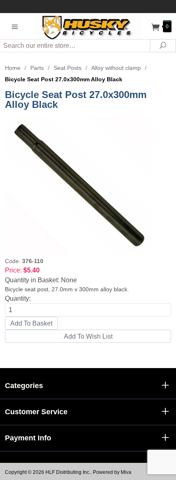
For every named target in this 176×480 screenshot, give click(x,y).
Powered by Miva (112, 472)
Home (12, 68)
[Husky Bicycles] (88, 25)
